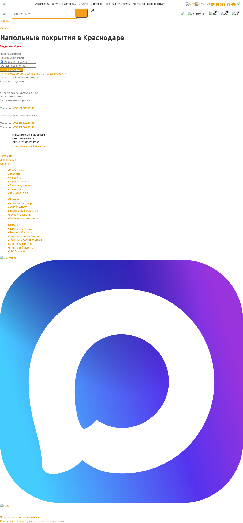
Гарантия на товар (20, 203)
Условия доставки (20, 185)
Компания (6, 156)
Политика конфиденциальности (20, 517)
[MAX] (190, 4)
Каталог (5, 163)
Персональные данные (23, 210)
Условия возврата (20, 214)
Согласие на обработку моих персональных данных (32, 521)
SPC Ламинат (17, 251)
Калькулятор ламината (23, 218)
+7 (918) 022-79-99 (221, 4)
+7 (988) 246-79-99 (23, 127)
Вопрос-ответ (18, 206)
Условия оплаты (19, 181)
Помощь (14, 199)
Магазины (15, 177)
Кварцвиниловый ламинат (25, 240)
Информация (8, 159)
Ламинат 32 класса (20, 228)
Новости (14, 173)
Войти (200, 13)
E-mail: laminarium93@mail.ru (28, 146)
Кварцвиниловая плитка (24, 236)
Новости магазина (15, 61)
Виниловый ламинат (22, 247)
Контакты (15, 189)
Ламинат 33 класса (20, 232)
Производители (19, 192)
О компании (16, 170)
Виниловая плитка (20, 243)
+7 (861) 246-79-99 (34, 73)
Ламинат (14, 224)
